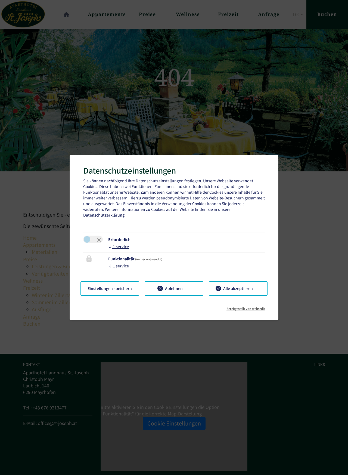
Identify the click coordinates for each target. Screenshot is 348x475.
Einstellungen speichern (110, 288)
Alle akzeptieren (238, 288)
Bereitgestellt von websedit (245, 306)
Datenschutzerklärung (104, 215)
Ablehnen (174, 288)
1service (118, 246)
